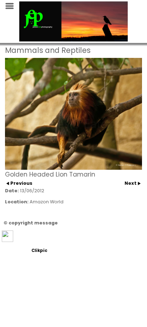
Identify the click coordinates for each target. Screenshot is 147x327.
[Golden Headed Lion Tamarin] (73, 114)
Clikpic (39, 250)
